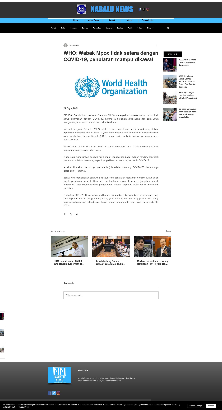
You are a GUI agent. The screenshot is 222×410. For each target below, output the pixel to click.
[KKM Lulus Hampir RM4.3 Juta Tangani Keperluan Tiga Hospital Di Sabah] (69, 246)
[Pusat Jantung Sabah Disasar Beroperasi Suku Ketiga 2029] (111, 246)
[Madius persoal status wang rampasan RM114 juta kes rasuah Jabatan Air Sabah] (152, 246)
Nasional (109, 28)
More (149, 28)
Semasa (74, 28)
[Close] (218, 405)
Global (63, 28)
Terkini (53, 28)
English (120, 28)
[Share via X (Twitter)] (71, 214)
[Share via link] (77, 214)
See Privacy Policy (21, 407)
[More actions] (157, 45)
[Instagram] (147, 9)
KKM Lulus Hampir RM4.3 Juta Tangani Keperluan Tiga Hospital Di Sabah (69, 262)
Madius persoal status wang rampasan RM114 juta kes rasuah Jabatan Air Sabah (152, 262)
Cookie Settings (195, 405)
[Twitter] (54, 393)
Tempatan (97, 28)
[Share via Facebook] (64, 214)
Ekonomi (85, 28)
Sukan (139, 28)
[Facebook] (140, 9)
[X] (143, 9)
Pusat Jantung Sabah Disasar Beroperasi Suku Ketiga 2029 (109, 262)
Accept (211, 405)
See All (168, 231)
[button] (168, 28)
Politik (130, 28)
